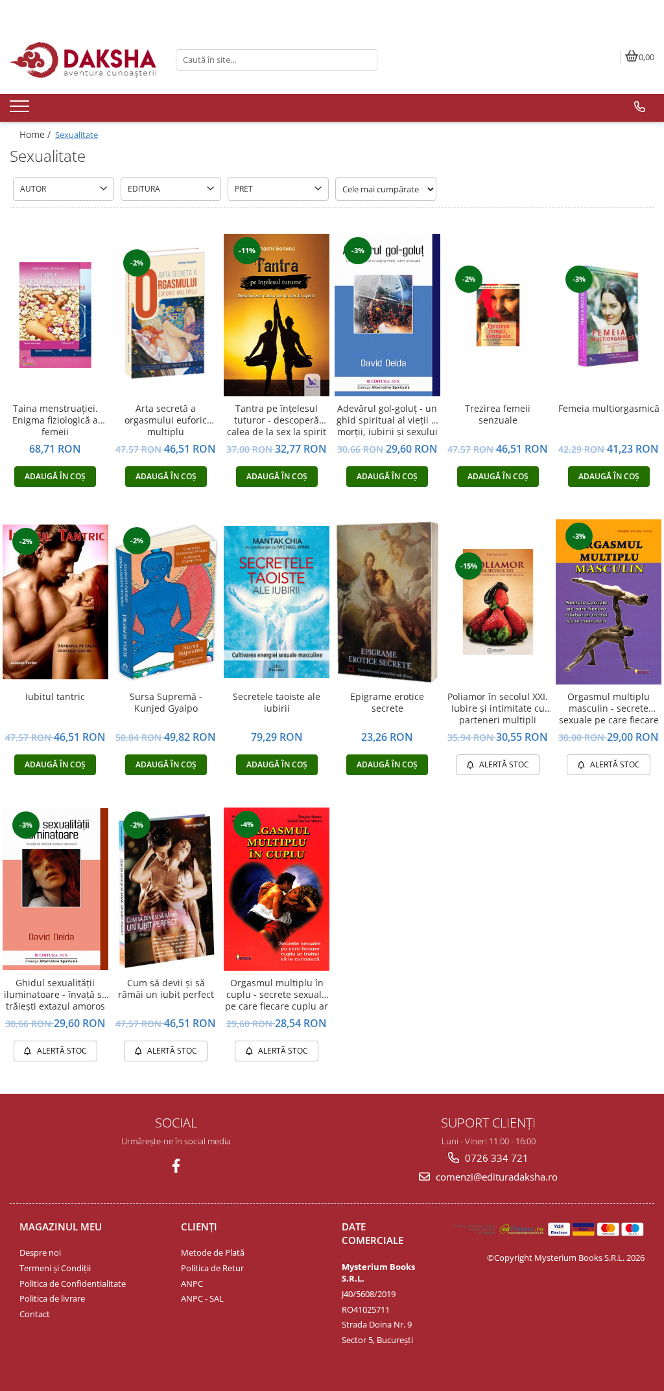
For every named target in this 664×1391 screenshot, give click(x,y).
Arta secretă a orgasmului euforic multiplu (165, 420)
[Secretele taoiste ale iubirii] (276, 601)
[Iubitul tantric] (55, 602)
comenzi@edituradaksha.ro (495, 1176)
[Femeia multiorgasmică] (608, 315)
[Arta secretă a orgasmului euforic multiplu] (166, 315)
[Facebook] (176, 1166)
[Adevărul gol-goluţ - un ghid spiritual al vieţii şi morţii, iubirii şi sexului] (387, 315)
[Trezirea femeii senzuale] (498, 315)
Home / (36, 134)
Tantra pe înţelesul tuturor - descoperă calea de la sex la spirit (276, 420)
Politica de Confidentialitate (72, 1283)
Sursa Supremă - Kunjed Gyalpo (166, 702)
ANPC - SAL (202, 1298)
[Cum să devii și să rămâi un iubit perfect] (166, 889)
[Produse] (21, 110)
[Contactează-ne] (639, 107)
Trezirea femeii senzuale (497, 414)
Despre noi (40, 1252)
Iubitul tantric (55, 697)
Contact (34, 1314)
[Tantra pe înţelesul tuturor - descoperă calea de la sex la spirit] (276, 315)
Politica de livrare (52, 1298)
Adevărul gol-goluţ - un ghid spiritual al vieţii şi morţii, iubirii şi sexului (387, 420)
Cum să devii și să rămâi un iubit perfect (166, 989)
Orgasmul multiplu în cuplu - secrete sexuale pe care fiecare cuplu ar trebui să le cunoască (276, 995)
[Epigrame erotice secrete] (387, 602)
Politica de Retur (212, 1268)
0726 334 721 (495, 1157)
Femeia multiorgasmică (608, 408)
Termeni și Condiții (55, 1268)
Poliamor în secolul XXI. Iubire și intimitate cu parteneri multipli (497, 708)
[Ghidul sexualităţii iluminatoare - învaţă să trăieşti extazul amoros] (55, 889)
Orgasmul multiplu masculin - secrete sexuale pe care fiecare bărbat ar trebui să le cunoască (609, 709)
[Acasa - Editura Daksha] (83, 60)
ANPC (192, 1283)
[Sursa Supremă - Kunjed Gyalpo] (166, 602)
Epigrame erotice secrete (387, 702)
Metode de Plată (212, 1252)
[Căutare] (365, 60)
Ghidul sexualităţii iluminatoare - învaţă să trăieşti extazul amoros (55, 994)
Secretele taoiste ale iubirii (276, 702)
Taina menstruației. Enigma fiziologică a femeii (55, 420)
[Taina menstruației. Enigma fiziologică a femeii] (55, 315)
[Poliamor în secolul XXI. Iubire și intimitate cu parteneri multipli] (498, 602)
